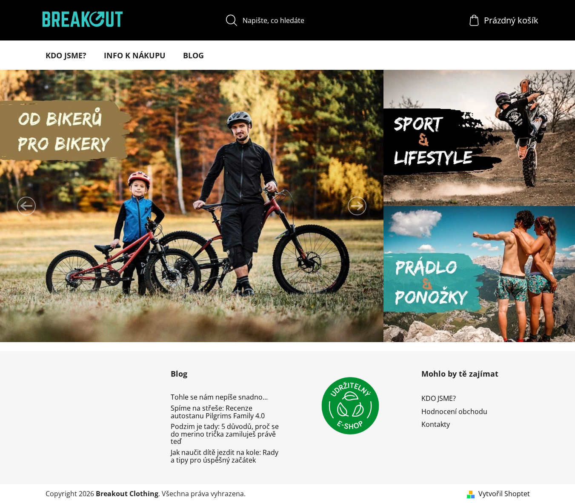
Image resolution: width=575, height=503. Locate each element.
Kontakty (435, 424)
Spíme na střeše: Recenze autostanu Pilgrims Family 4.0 (218, 412)
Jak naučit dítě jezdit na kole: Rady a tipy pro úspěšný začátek (224, 456)
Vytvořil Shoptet (504, 493)
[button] (26, 206)
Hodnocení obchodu (454, 411)
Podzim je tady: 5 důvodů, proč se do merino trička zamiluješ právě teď (225, 434)
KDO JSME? (438, 398)
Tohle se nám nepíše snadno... (219, 397)
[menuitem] (66, 55)
